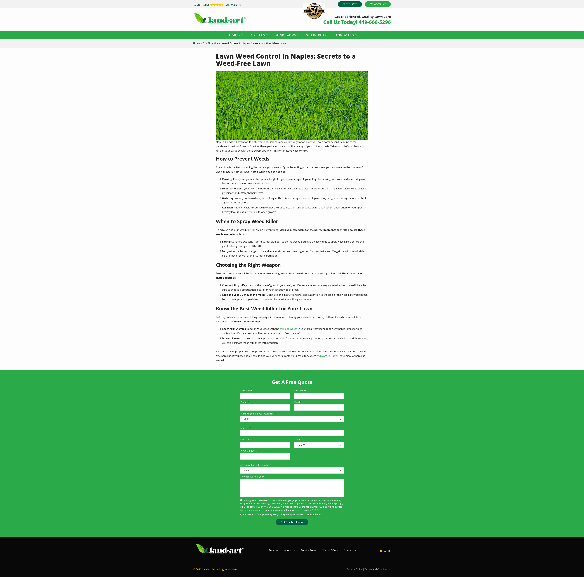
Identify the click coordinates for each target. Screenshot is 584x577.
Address (244, 427)
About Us (258, 35)
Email (297, 402)
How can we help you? (252, 476)
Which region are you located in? (257, 413)
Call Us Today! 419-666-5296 (357, 22)
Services (234, 35)
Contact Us (345, 35)
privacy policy (290, 514)
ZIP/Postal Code (249, 451)
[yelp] (389, 551)
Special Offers (317, 35)
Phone (243, 402)
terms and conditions (311, 514)
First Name (246, 390)
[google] (385, 551)
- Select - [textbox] (247, 418)
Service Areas (285, 35)
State (297, 439)
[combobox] (292, 419)
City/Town (245, 439)
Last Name (300, 390)
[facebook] (381, 551)
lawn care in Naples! (327, 356)
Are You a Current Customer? (255, 464)
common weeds (288, 328)
